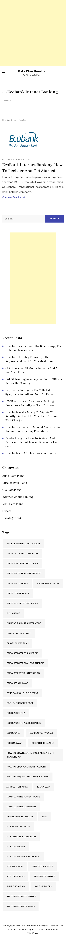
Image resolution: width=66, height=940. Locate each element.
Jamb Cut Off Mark (17, 786)
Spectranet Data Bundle (21, 896)
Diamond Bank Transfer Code (24, 623)
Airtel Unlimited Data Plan (22, 603)
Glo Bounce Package (41, 733)
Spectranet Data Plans (21, 906)
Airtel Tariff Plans (18, 593)
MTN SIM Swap (15, 866)
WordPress (32, 933)
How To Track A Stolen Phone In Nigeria (30, 453)
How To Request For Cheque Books (28, 776)
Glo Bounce (13, 733)
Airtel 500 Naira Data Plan (22, 553)
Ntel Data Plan (16, 876)
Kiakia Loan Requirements (22, 806)
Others (6, 511)
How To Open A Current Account (26, 766)
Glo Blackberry (16, 713)
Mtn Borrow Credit (18, 826)
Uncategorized (11, 518)
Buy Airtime (13, 613)
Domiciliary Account (19, 633)
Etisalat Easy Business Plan (23, 673)
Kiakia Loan (43, 786)
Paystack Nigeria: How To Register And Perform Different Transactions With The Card (31, 442)
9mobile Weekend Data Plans (24, 543)
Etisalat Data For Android (22, 653)
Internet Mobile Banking (16, 159)
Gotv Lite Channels (42, 743)
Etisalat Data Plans (14, 483)
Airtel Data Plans (13, 476)
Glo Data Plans (11, 490)
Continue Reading (11, 197)
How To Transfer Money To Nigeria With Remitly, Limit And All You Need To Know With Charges (31, 416)
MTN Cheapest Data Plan (21, 836)
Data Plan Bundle (31, 71)
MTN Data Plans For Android (23, 856)
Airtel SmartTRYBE (48, 583)
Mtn (44, 816)
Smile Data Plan (16, 886)
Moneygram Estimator (20, 816)
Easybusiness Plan (18, 643)
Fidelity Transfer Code (20, 703)
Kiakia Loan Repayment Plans (23, 796)
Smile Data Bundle (44, 876)
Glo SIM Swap (14, 743)
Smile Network (43, 886)
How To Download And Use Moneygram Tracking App (30, 755)
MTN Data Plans (12, 504)
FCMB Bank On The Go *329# (22, 693)
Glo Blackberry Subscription (24, 723)
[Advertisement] (33, 33)
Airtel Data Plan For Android (24, 573)
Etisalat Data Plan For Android (25, 663)
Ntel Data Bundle (42, 866)
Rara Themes (38, 929)
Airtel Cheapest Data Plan (22, 563)
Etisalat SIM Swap (17, 683)
